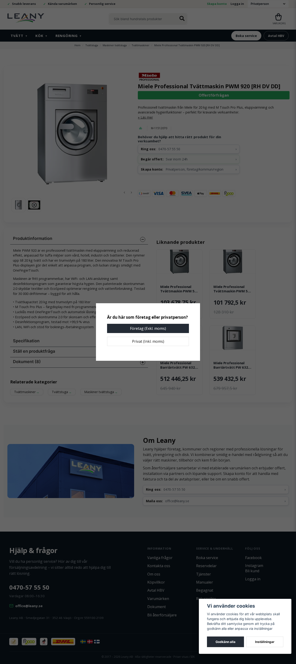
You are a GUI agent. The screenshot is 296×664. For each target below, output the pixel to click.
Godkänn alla (225, 642)
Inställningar (264, 642)
